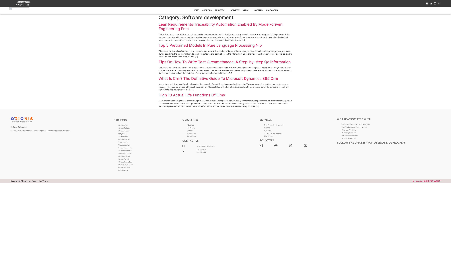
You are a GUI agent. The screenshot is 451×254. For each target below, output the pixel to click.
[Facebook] (426, 3)
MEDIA (245, 10)
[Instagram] (430, 3)
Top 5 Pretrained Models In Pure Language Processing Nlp (210, 45)
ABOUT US (207, 10)
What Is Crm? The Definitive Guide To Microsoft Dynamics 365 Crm (218, 78)
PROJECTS (220, 10)
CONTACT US (272, 10)
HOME (196, 10)
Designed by (426, 181)
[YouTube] (434, 3)
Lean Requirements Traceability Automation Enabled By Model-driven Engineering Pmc (220, 26)
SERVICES (235, 10)
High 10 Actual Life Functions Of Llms (192, 95)
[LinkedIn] (438, 3)
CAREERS (258, 10)
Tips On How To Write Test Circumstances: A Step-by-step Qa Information (225, 62)
